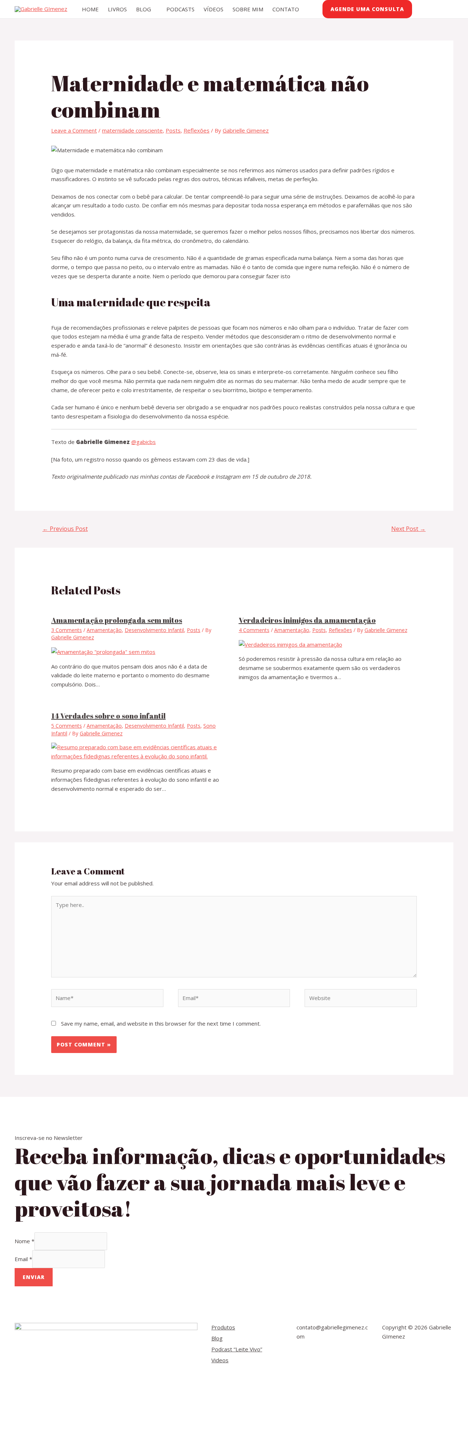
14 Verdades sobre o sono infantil (108, 716)
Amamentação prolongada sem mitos (116, 620)
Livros (117, 9)
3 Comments (66, 630)
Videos (220, 1360)
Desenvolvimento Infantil (154, 630)
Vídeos (213, 9)
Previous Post (65, 529)
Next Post (408, 529)
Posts (173, 130)
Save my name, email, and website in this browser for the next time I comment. (161, 1023)
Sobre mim (248, 9)
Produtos (223, 1327)
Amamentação (104, 630)
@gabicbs (143, 441)
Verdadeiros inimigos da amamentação (307, 620)
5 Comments (66, 725)
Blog (143, 9)
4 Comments (254, 630)
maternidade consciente (132, 130)
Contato (285, 9)
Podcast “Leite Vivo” (236, 1349)
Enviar (34, 1277)
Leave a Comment (74, 130)
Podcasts (180, 9)
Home (90, 9)
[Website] (361, 999)
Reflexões (197, 130)
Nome (24, 1241)
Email (23, 1259)
